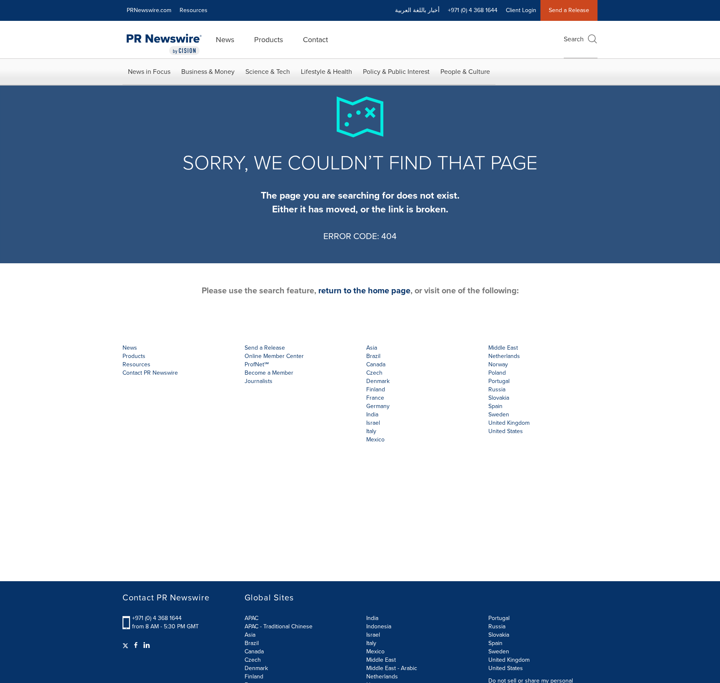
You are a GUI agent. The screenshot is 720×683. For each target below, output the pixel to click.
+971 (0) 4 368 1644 (157, 618)
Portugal (499, 618)
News (225, 39)
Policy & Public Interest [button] (396, 71)
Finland (254, 676)
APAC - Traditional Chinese (278, 626)
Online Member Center (274, 356)
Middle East (381, 659)
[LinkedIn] (146, 645)
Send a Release (569, 10)
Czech (253, 659)
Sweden (498, 651)
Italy (371, 643)
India (372, 618)
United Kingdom (509, 422)
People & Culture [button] (465, 71)
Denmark (256, 668)
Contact (315, 39)
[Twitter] (126, 645)
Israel (373, 634)
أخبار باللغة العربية (417, 10)
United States (505, 431)
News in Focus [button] (149, 71)
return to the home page (364, 290)
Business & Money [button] (208, 71)
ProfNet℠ (257, 364)
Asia (371, 347)
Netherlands (382, 676)
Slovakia (498, 634)
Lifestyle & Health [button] (326, 71)
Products (268, 39)
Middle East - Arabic (391, 668)
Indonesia (378, 626)
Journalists (258, 381)
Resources (194, 10)
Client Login (521, 10)
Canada (375, 364)
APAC (251, 618)
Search (574, 39)
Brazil (373, 356)
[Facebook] (136, 645)
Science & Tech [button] (267, 71)
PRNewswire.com (149, 10)
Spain (495, 643)
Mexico (375, 439)
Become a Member (269, 372)
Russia (496, 626)
